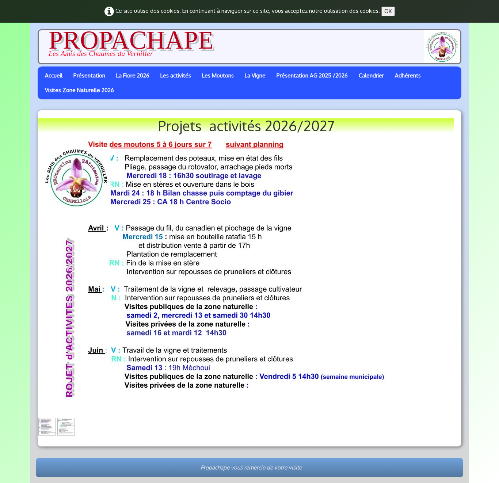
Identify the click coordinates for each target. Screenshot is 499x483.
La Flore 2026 (132, 75)
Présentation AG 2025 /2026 (312, 75)
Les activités (175, 75)
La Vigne (255, 75)
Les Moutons (218, 75)
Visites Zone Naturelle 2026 (79, 90)
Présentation (89, 75)
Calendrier (371, 75)
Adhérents (408, 75)
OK (388, 11)
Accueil (53, 75)
